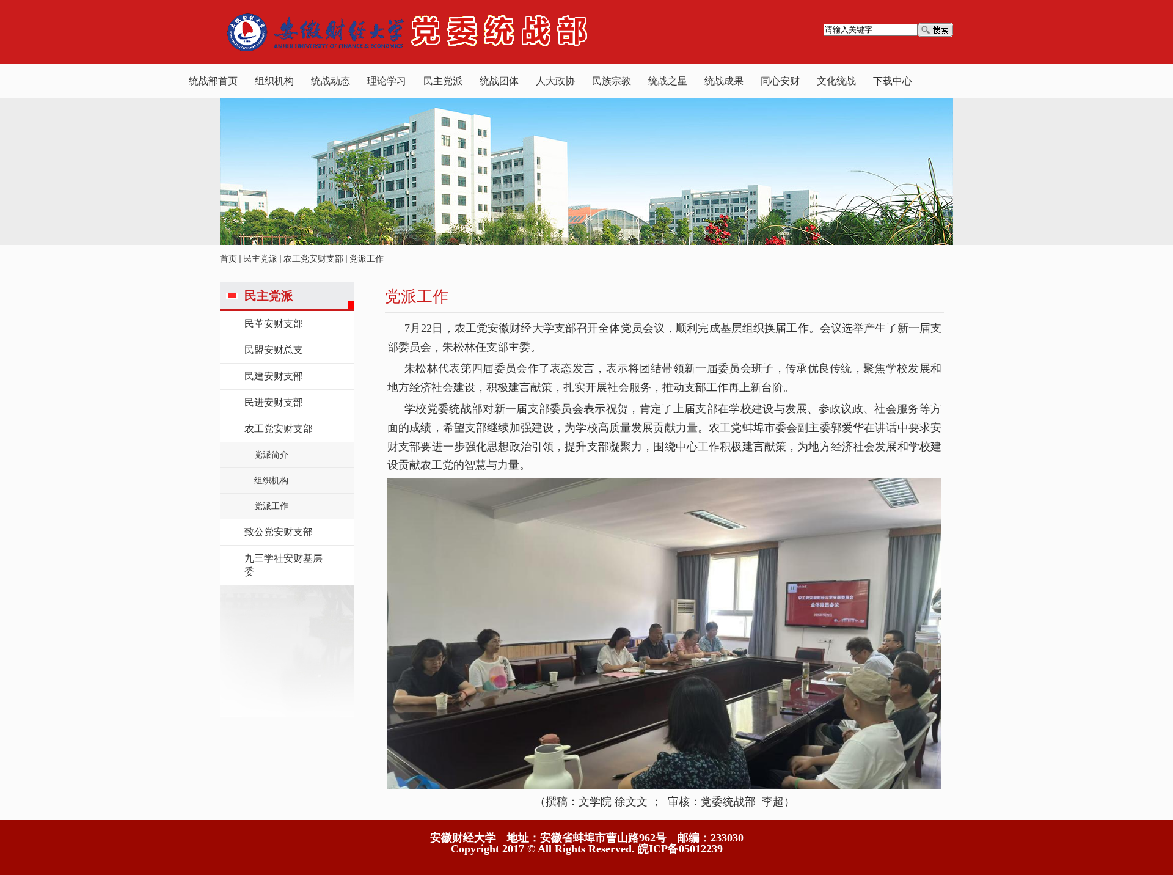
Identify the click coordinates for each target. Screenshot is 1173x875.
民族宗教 (611, 81)
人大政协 (555, 81)
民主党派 (442, 81)
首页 (228, 258)
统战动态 (330, 81)
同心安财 (780, 81)
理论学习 (386, 81)
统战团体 (499, 81)
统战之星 (667, 81)
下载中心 (892, 81)
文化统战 (836, 81)
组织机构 (274, 81)
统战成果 (724, 81)
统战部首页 (213, 81)
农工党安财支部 (313, 258)
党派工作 (366, 258)
